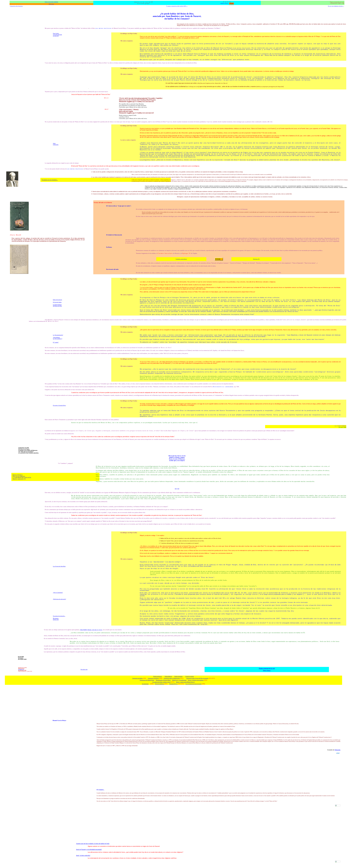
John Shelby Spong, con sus (91, 629)
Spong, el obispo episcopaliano (196, 680)
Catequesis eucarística (153, 678)
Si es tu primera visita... (336, 6)
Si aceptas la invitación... (59, 616)
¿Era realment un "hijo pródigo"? (57, 338)
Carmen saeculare (181, 259)
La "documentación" (58, 335)
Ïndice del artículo (57, 299)
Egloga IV (256, 259)
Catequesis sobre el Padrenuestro (172, 678)
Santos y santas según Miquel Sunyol (185, 682)
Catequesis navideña (137, 678)
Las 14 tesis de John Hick (59, 566)
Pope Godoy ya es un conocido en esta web (57, 35)
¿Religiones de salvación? (59, 599)
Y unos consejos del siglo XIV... (177, 6)
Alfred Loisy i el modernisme (179, 680)
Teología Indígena (159, 684)
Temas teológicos (157, 676)
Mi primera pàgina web (56, 619)
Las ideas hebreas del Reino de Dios (57, 305)
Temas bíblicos (168, 676)
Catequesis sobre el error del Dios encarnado (197, 678)
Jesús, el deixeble (55, 144)
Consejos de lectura (16, 6)
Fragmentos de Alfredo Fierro (147, 680)
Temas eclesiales (178, 676)
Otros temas (266, 670)
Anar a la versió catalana (51, 1)
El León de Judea (57, 302)
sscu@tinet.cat (21, 669)
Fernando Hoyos (173, 684)
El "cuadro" (56, 342)
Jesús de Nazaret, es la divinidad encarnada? (89, 849)
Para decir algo (84, 669)
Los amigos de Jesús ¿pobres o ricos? (161, 682)
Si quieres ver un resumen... (50, 180)
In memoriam (145, 684)
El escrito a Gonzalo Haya (59, 405)
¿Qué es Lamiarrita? (58, 592)
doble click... (225, 3)
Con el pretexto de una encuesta (193, 684)
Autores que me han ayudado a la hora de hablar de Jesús (92, 843)
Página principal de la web (267, 668)
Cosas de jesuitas (189, 676)
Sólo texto (51, 4)
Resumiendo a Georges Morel (163, 680)
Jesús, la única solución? (83, 855)
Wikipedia (337, 750)
